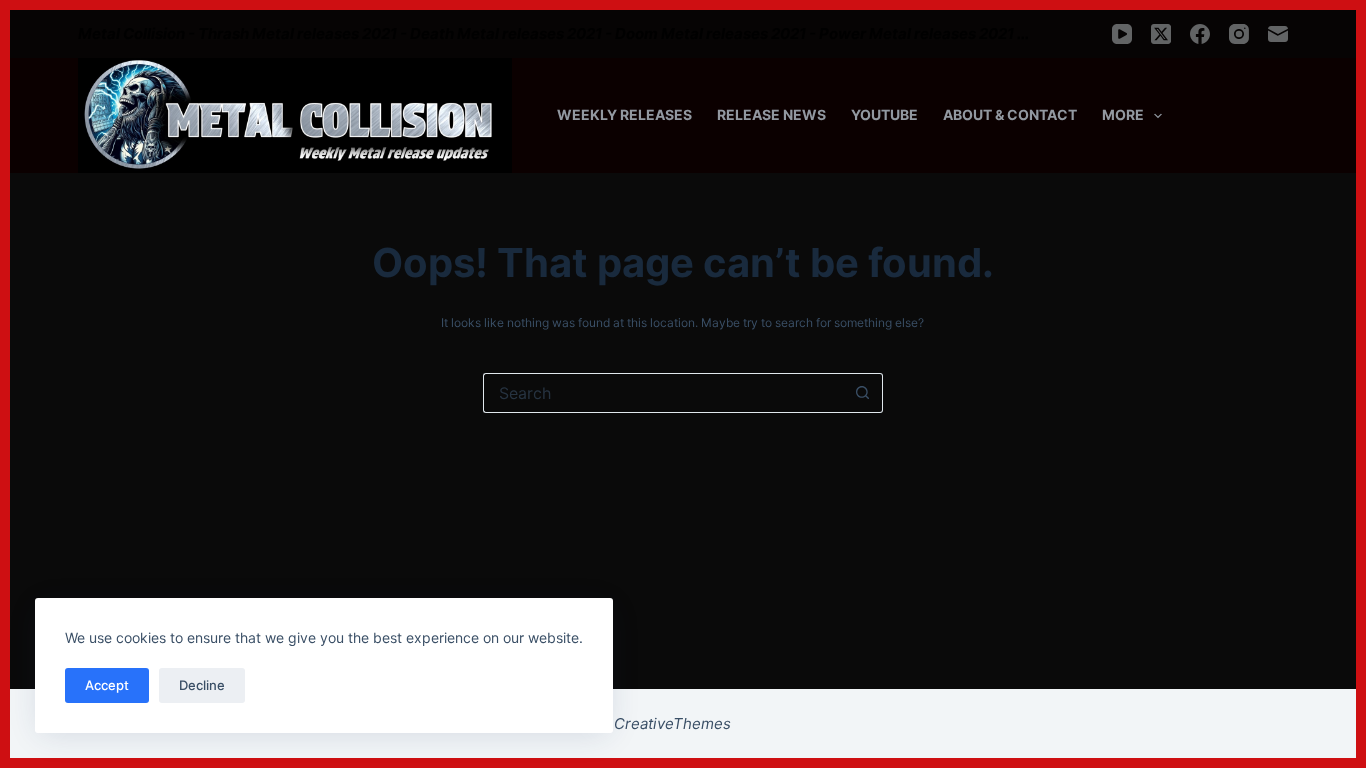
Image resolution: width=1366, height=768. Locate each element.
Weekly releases (624, 114)
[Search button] (863, 393)
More (1123, 114)
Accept (107, 685)
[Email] (1278, 34)
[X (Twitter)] (1161, 34)
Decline (202, 685)
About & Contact (1010, 114)
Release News (771, 114)
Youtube (884, 114)
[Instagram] (1239, 34)
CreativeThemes (672, 723)
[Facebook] (1200, 34)
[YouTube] (1122, 34)
